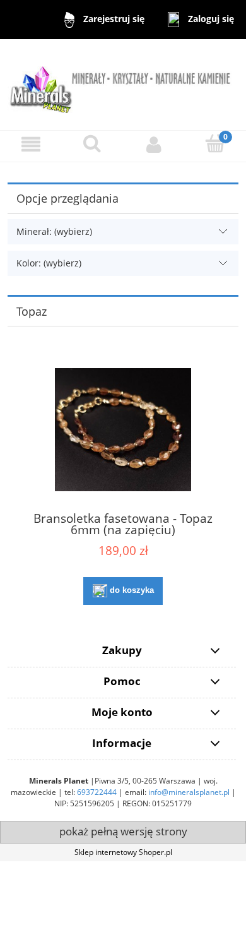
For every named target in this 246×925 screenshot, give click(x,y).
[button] (31, 144)
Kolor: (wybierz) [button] (48, 263)
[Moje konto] (154, 144)
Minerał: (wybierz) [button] (54, 231)
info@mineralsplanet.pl (189, 792)
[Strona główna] (123, 83)
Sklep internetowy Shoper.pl (123, 852)
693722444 (97, 792)
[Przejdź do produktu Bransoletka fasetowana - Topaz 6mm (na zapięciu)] (123, 429)
